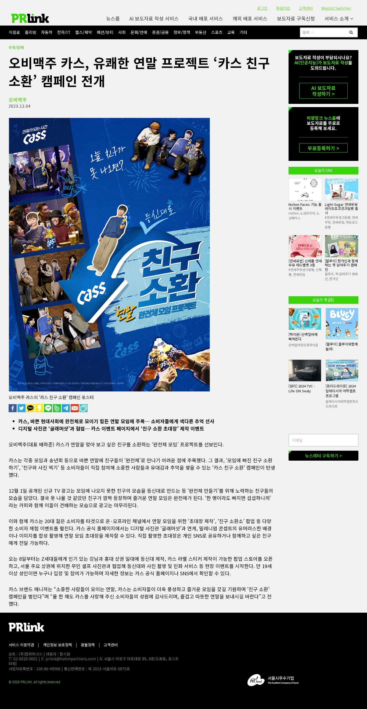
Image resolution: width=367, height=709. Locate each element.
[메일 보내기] (75, 408)
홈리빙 (30, 32)
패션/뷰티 (105, 32)
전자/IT (63, 32)
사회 (122, 32)
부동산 (200, 32)
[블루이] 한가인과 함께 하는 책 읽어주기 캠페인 (341, 265)
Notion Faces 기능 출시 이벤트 (305, 206)
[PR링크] (30, 18)
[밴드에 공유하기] (57, 408)
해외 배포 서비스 (250, 18)
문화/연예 (139, 32)
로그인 (262, 8)
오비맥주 (18, 99)
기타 (243, 32)
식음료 (14, 32)
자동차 (46, 32)
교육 (231, 32)
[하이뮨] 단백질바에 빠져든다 (303, 337)
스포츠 (216, 32)
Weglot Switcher (336, 8)
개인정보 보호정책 (57, 644)
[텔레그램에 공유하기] (66, 408)
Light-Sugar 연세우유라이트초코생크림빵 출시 (341, 208)
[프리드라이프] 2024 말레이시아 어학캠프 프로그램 (341, 390)
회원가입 (283, 8)
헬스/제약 (83, 32)
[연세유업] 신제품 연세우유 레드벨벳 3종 (305, 263)
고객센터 (306, 8)
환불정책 (88, 644)
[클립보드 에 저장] (84, 408)
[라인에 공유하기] (48, 408)
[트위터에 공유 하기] (21, 408)
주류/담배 (16, 47)
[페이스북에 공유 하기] (13, 408)
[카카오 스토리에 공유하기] (39, 408)
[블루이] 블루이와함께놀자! (342, 346)
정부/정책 (182, 32)
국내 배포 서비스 (205, 18)
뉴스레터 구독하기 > (323, 455)
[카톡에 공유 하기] (30, 408)
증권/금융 (160, 32)
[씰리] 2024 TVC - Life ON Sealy (302, 388)
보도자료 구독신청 (296, 18)
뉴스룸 (113, 18)
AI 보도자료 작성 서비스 (154, 18)
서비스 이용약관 (21, 644)
